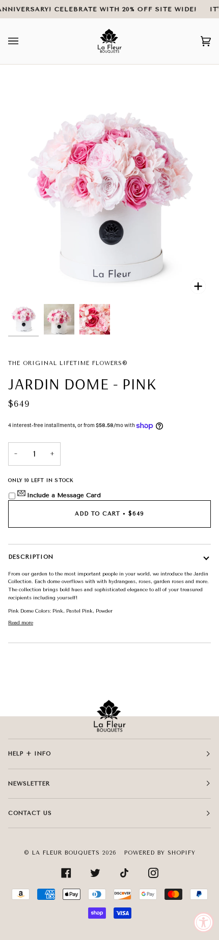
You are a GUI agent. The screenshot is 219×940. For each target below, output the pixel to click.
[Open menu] (23, 41)
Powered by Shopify (160, 853)
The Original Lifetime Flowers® (68, 363)
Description (30, 557)
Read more (20, 622)
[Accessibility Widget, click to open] (204, 922)
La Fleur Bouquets (66, 853)
